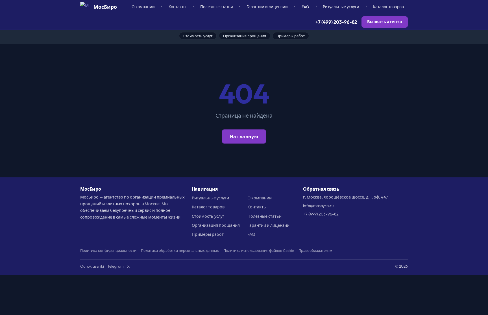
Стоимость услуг (198, 36)
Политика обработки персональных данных (180, 250)
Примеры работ (290, 36)
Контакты (177, 6)
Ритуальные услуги (341, 6)
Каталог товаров (388, 6)
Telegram (115, 266)
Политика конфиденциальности (108, 250)
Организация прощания (244, 36)
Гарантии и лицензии (267, 6)
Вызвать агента (384, 21)
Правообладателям (315, 250)
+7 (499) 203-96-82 (336, 22)
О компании (143, 6)
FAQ (305, 6)
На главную (244, 136)
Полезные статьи (216, 6)
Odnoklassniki (92, 266)
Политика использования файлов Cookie (258, 250)
